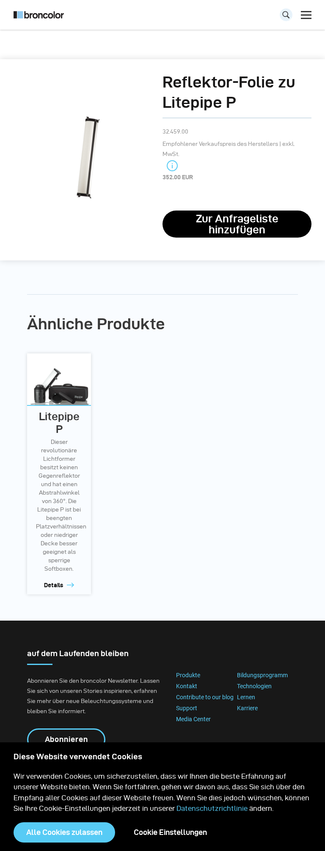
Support (186, 708)
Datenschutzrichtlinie (212, 808)
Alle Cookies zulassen (64, 832)
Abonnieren (66, 739)
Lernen (246, 697)
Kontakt (186, 686)
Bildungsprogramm (262, 675)
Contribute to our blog (205, 697)
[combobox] (162, 17)
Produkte (188, 675)
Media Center (193, 719)
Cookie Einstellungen (170, 832)
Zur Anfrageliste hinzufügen (237, 224)
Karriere (247, 708)
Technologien (254, 686)
